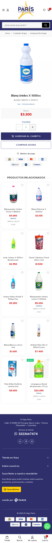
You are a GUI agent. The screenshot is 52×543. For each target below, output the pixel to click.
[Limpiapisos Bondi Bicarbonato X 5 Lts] (39, 369)
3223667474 (28, 434)
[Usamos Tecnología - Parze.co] (14, 500)
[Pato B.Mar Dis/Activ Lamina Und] (13, 369)
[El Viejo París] (26, 10)
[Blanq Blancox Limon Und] (13, 330)
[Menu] (3, 10)
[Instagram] (32, 441)
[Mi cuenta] (8, 10)
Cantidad (26, 122)
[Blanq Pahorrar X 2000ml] (39, 194)
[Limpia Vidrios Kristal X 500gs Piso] (13, 282)
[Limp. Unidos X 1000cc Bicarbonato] (13, 242)
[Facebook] (26, 441)
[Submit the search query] (45, 25)
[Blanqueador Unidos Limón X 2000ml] (39, 282)
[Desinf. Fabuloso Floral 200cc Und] (39, 242)
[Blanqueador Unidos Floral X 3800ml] (13, 194)
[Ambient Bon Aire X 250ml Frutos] (39, 330)
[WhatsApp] (20, 441)
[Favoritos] (44, 10)
